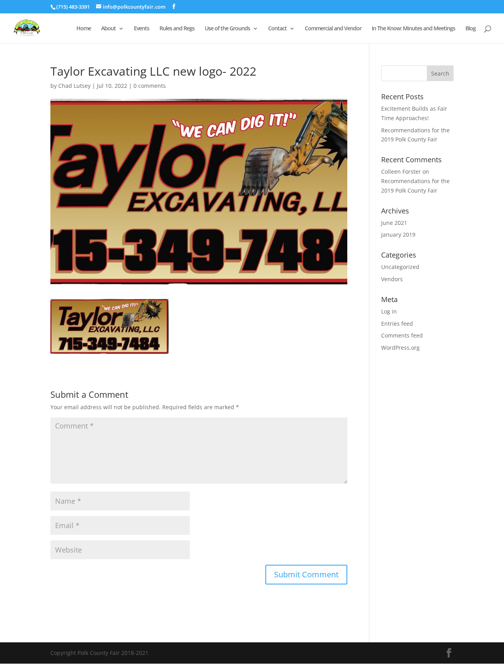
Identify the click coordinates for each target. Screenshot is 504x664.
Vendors (392, 279)
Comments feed (402, 335)
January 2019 (398, 234)
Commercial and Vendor (333, 29)
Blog (470, 29)
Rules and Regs (177, 29)
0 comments (149, 85)
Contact (277, 29)
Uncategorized (400, 267)
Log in (389, 311)
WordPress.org (400, 347)
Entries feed (397, 323)
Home (83, 29)
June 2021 (394, 222)
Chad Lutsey (74, 85)
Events (141, 29)
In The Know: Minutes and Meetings (413, 29)
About (108, 29)
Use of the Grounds (227, 29)
